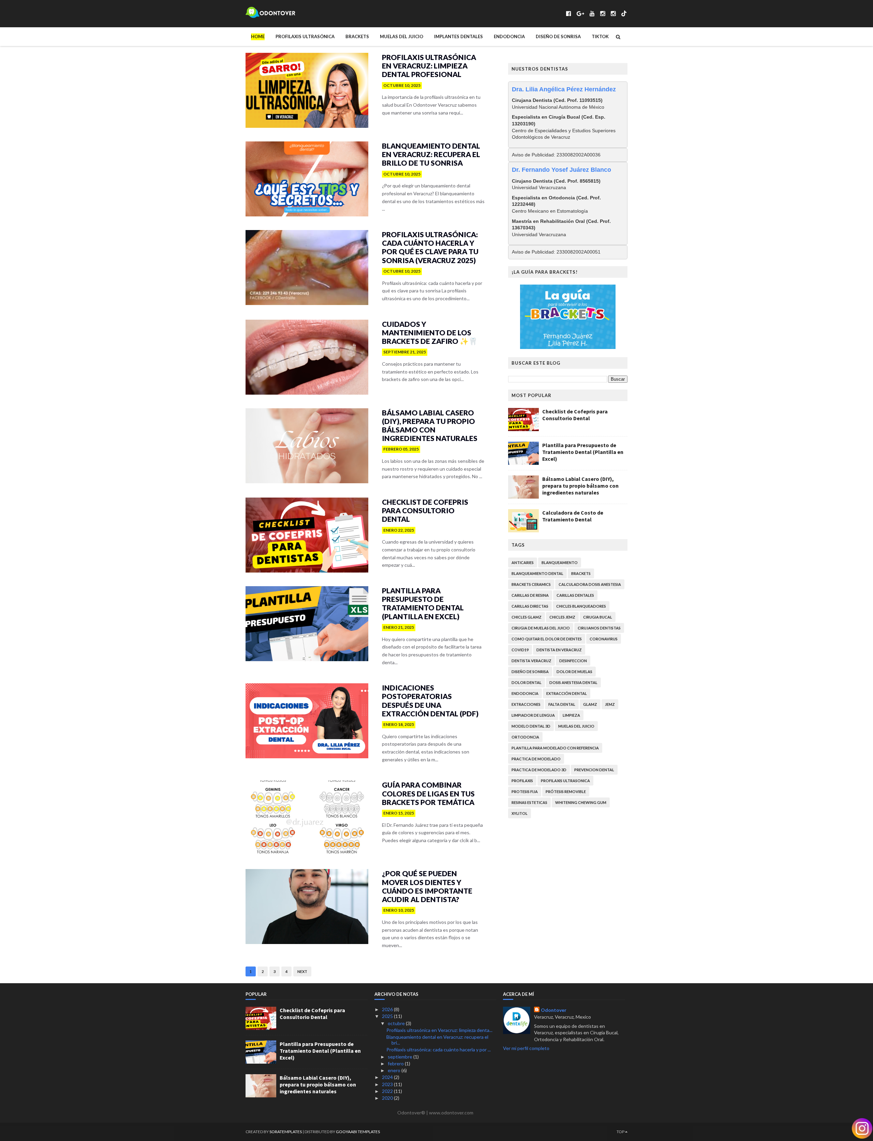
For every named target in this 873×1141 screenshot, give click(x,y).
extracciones (526, 704)
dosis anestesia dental (573, 682)
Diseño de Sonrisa (558, 36)
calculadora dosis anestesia (590, 584)
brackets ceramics (531, 584)
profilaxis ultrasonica (565, 780)
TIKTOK (600, 36)
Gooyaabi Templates (358, 1131)
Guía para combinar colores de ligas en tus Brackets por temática (428, 793)
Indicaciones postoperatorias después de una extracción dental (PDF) (430, 700)
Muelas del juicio (401, 36)
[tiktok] (623, 13)
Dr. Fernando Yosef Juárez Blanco (561, 169)
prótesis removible (566, 791)
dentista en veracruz (559, 650)
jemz (610, 704)
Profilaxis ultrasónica (305, 36)
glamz (590, 704)
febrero (396, 1063)
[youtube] (592, 13)
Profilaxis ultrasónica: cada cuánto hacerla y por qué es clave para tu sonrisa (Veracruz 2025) (430, 247)
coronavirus (604, 639)
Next (302, 971)
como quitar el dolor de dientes (547, 639)
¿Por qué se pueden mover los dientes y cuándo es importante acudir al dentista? (427, 886)
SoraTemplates (285, 1131)
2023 (388, 1084)
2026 (388, 1009)
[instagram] (602, 13)
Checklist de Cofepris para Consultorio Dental (425, 510)
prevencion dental (594, 769)
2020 (388, 1098)
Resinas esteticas (529, 802)
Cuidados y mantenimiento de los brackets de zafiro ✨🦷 (429, 332)
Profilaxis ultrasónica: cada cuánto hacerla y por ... (438, 1049)
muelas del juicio (576, 726)
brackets (581, 573)
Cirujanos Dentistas (599, 628)
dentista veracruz (531, 660)
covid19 (520, 650)
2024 (388, 1077)
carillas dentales (575, 595)
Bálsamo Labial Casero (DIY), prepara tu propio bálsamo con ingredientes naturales (429, 425)
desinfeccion (573, 660)
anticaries (523, 562)
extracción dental (566, 693)
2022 (388, 1091)
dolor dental (527, 682)
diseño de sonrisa (530, 671)
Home (258, 36)
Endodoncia (509, 36)
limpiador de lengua (533, 715)
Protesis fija (525, 791)
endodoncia (525, 693)
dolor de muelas (574, 671)
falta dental (561, 704)
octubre (397, 1023)
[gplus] (580, 13)
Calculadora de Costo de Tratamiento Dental (572, 516)
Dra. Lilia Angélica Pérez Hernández (564, 89)
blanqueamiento (560, 562)
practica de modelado (536, 759)
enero (394, 1070)
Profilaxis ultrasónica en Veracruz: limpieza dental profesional (429, 65)
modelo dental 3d (531, 726)
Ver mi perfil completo (526, 1048)
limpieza (571, 715)
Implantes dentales (458, 36)
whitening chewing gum (580, 802)
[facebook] (568, 13)
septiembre (400, 1057)
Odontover (553, 1010)
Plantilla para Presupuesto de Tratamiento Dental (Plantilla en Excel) (423, 603)
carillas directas (530, 606)
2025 (388, 1016)
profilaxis (522, 780)
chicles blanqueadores (581, 606)
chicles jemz (562, 617)
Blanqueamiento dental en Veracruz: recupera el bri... (437, 1040)
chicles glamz (527, 617)
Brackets (357, 36)
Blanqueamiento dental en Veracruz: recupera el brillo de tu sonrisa (431, 154)
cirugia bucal (597, 617)
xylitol (520, 813)
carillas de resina (530, 595)
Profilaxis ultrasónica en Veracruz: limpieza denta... (439, 1030)
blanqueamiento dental (537, 573)
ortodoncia (525, 737)
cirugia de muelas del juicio (541, 628)
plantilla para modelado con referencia (555, 748)
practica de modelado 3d (539, 769)
